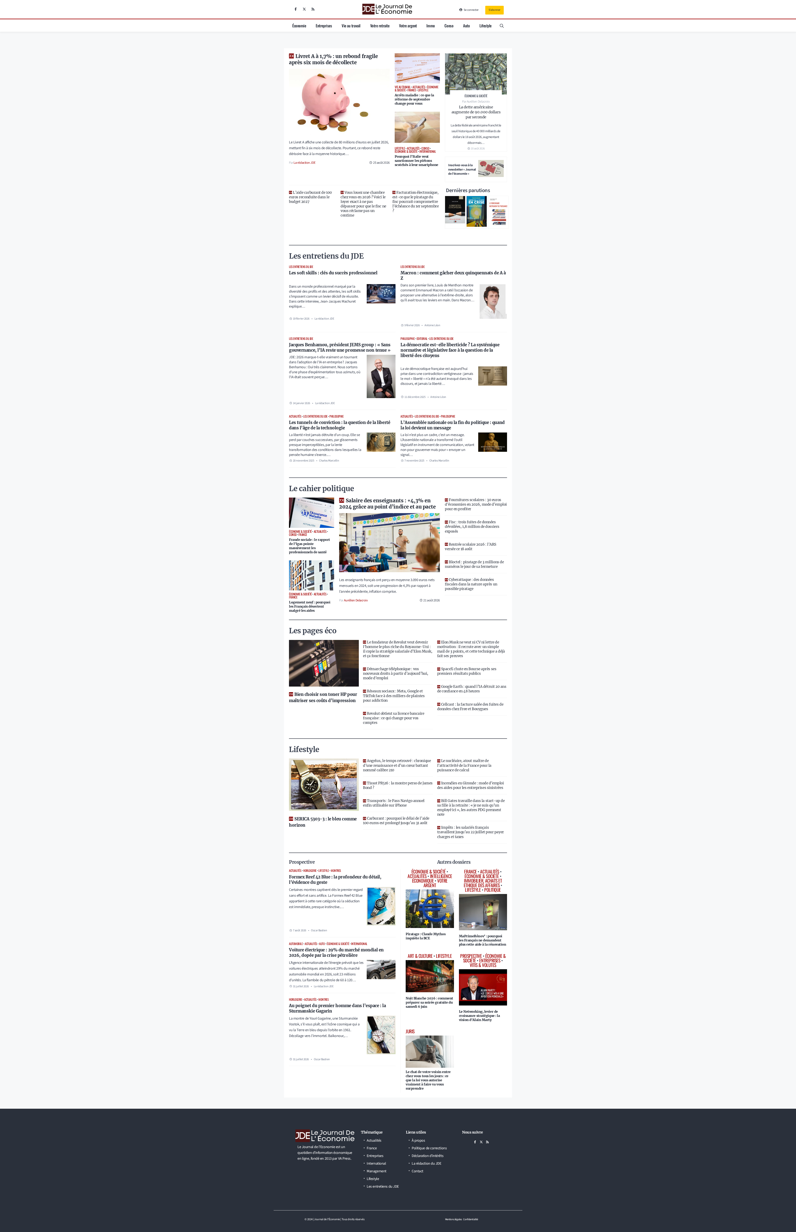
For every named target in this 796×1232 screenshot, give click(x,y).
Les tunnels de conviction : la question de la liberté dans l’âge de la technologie (339, 425)
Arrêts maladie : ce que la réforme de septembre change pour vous (414, 99)
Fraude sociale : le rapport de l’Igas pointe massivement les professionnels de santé (309, 546)
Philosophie (407, 338)
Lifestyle (485, 25)
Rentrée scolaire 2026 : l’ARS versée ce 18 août (470, 546)
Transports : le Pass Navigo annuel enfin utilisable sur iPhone (394, 803)
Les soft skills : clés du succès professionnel (333, 272)
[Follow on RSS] (313, 9)
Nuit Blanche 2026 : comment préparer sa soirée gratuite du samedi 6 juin (429, 1002)
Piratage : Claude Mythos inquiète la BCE (425, 936)
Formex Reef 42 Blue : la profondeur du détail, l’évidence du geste (335, 879)
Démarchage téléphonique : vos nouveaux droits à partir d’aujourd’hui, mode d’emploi (395, 673)
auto (322, 943)
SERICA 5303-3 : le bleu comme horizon (323, 822)
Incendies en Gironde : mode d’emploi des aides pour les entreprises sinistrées (470, 785)
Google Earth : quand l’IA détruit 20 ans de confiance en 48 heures (471, 688)
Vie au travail (351, 25)
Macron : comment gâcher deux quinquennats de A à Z (453, 275)
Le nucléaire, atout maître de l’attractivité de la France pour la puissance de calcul (464, 765)
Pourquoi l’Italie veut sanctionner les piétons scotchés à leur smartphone (416, 160)
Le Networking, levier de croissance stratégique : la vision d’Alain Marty (479, 1015)
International (359, 943)
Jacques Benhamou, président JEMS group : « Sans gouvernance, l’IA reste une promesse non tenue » (340, 347)
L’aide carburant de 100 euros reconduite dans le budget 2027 (310, 197)
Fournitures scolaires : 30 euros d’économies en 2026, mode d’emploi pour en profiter (476, 504)
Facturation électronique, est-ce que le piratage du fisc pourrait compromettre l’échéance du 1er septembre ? (415, 201)
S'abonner (494, 10)
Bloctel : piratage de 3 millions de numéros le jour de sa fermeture (474, 564)
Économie (299, 25)
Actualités (295, 416)
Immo (430, 25)
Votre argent (408, 25)
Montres (336, 870)
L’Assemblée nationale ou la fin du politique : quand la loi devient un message (452, 425)
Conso (448, 25)
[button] (502, 25)
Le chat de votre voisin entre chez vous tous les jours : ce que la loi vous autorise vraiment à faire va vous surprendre (428, 1080)
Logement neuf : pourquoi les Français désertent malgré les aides (309, 606)
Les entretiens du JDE (301, 266)
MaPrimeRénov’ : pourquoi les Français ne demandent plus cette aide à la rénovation (482, 940)
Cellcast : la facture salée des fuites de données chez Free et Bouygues (470, 706)
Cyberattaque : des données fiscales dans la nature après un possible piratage (471, 584)
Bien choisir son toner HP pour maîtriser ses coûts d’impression (323, 697)
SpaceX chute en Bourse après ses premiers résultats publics (466, 671)
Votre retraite (380, 25)
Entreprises (324, 25)
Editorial (422, 338)
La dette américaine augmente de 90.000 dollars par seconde (475, 112)
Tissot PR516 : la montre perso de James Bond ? (397, 785)
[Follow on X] (304, 9)
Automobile (296, 943)
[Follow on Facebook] (295, 9)
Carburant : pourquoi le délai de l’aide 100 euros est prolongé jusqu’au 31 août (396, 820)
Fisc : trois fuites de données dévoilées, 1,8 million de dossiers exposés (472, 526)
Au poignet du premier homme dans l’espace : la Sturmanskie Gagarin (337, 1008)
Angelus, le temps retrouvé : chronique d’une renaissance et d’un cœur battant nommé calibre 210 (397, 765)
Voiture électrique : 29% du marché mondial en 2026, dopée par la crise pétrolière (336, 952)
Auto (466, 25)
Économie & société (338, 943)
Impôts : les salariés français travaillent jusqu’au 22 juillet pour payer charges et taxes (470, 832)
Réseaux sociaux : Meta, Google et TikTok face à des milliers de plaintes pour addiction (394, 696)
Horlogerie (310, 870)
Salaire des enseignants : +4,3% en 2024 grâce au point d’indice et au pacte (387, 503)
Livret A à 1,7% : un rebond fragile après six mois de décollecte (333, 59)
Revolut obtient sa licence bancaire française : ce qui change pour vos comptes (393, 718)
